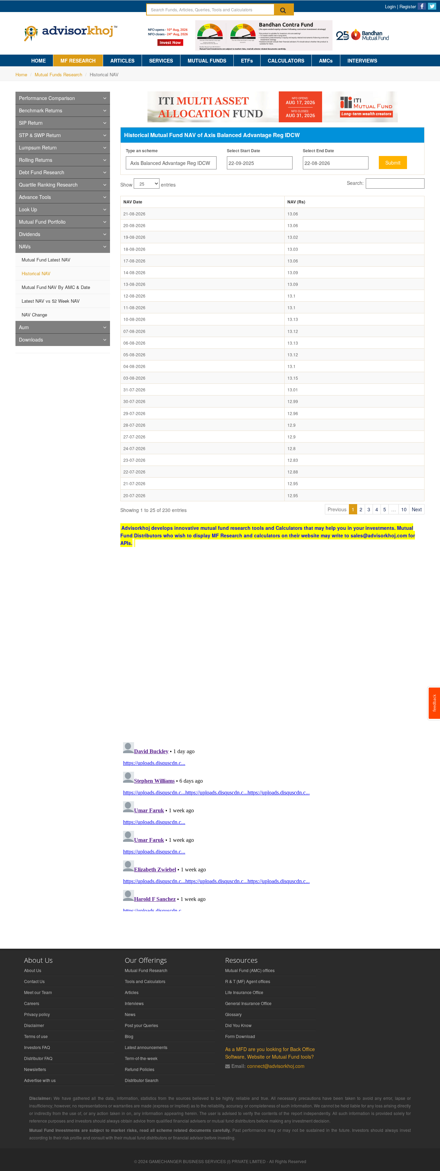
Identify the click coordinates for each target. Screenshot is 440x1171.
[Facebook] (422, 6)
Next (417, 509)
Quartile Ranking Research (48, 184)
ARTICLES (122, 60)
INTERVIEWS (362, 60)
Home (21, 74)
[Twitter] (432, 6)
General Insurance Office (248, 1003)
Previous (337, 509)
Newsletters (35, 1069)
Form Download (240, 1036)
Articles (132, 992)
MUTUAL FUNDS (207, 60)
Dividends (29, 234)
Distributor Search (141, 1080)
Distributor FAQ (38, 1058)
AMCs (326, 60)
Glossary (233, 1014)
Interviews (134, 1003)
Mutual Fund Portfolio (42, 221)
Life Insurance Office (244, 992)
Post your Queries (141, 1025)
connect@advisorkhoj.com (276, 1065)
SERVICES (161, 60)
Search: (355, 182)
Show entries (148, 184)
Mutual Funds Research (58, 74)
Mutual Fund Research (146, 970)
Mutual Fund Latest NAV (46, 259)
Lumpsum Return (38, 147)
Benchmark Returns (40, 110)
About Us (32, 970)
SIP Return (31, 122)
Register (407, 6)
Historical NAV (36, 273)
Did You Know (238, 1025)
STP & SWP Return (40, 135)
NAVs (25, 246)
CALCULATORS (286, 60)
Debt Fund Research (41, 172)
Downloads (31, 339)
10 (404, 509)
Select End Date (318, 150)
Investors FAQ (37, 1047)
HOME (38, 60)
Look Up (28, 209)
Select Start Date (243, 150)
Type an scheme (142, 150)
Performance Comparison (47, 97)
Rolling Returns (35, 159)
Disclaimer (34, 1025)
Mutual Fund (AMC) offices (250, 970)
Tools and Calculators (145, 981)
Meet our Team (38, 992)
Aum (24, 327)
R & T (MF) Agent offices (247, 981)
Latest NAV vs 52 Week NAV (51, 301)
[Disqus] (272, 647)
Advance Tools (35, 196)
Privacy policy (37, 1014)
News (130, 1014)
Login (390, 6)
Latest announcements (146, 1047)
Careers (31, 1003)
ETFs (247, 60)
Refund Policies (139, 1069)
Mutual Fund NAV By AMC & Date (56, 287)
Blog (129, 1036)
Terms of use (36, 1036)
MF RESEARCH (78, 60)
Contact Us (34, 981)
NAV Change (34, 314)
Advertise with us (40, 1080)
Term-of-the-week (141, 1058)
